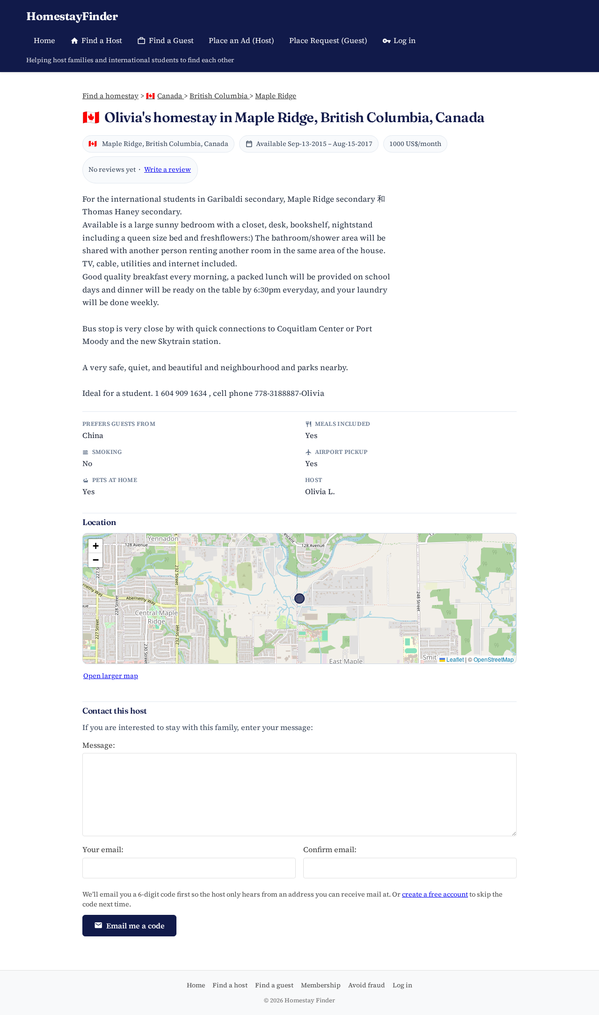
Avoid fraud (366, 985)
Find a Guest (171, 40)
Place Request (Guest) (328, 40)
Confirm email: (330, 849)
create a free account (435, 894)
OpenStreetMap (494, 659)
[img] (299, 598)
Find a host (230, 985)
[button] (95, 546)
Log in (405, 40)
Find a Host (101, 40)
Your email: (103, 849)
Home (44, 40)
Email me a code (135, 925)
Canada (165, 96)
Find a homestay (110, 96)
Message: (98, 745)
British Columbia (219, 96)
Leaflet (454, 659)
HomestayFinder (71, 16)
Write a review (167, 169)
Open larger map (110, 675)
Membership (321, 985)
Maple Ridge (275, 96)
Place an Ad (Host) (241, 40)
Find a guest (274, 985)
